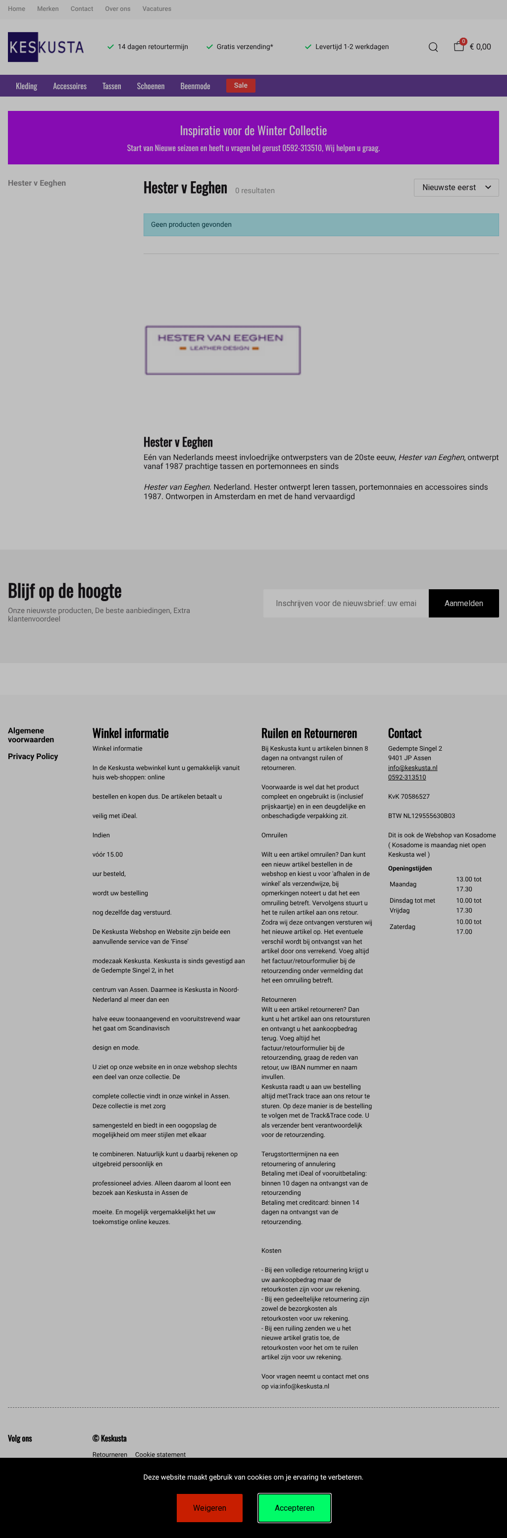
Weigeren (209, 1508)
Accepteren (294, 1508)
